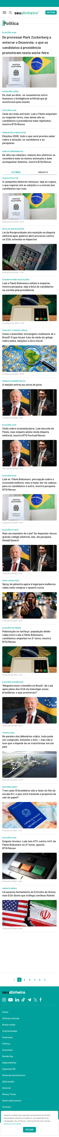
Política (6, 1043)
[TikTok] (23, 999)
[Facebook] (41, 999)
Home (5, 1012)
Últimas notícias (10, 1018)
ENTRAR (51, 12)
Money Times (9, 1094)
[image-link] (29, 206)
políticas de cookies (12, 1123)
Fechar (29, 1130)
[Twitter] (35, 999)
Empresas (7, 1037)
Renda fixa (7, 1056)
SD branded (8, 1081)
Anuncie (6, 1087)
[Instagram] (4, 999)
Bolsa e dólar (8, 1024)
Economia (7, 1049)
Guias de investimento (13, 1075)
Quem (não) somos (11, 1100)
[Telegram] (29, 999)
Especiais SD (8, 1068)
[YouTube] (10, 999)
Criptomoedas (9, 1030)
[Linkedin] (17, 999)
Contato (6, 1106)
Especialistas (9, 1062)
